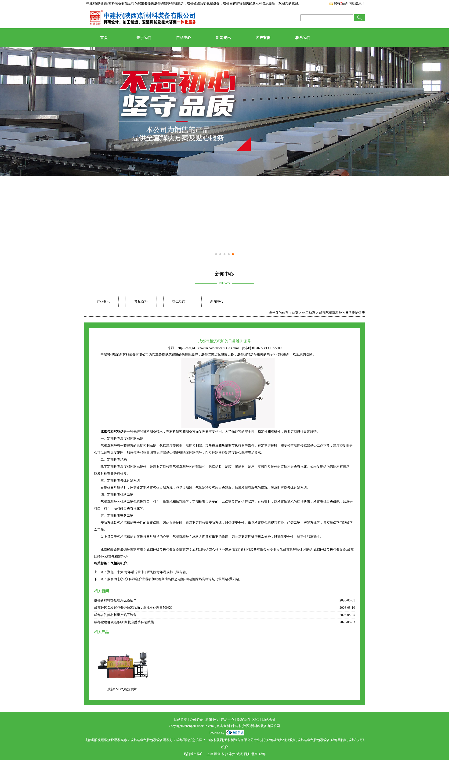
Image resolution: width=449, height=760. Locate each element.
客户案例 (263, 38)
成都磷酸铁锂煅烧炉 (169, 3)
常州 (232, 754)
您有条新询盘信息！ (349, 3)
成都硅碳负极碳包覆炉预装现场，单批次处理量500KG (133, 607)
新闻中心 (216, 301)
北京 (254, 754)
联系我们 (302, 38)
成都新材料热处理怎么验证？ (115, 600)
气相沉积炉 (118, 563)
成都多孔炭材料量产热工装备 (115, 615)
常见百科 (141, 301)
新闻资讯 (223, 38)
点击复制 (223, 726)
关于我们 (143, 38)
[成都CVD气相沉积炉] (122, 645)
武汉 (239, 754)
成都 (262, 754)
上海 (209, 754)
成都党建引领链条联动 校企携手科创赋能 (124, 622)
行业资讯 (103, 301)
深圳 (217, 754)
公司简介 (196, 719)
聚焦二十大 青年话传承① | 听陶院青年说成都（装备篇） (148, 572)
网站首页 (180, 719)
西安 (247, 754)
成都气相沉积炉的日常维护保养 (342, 313)
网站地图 (268, 719)
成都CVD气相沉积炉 (122, 689)
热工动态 (178, 301)
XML (255, 719)
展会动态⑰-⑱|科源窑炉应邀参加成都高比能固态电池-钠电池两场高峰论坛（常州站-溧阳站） (174, 579)
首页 (104, 38)
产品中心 (183, 38)
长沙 (224, 754)
